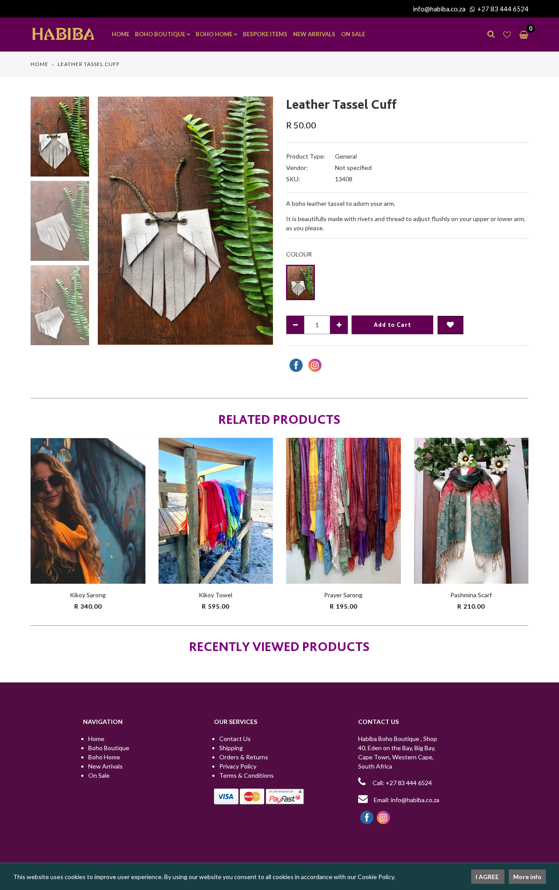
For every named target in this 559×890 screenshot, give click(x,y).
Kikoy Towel (215, 595)
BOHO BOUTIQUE (160, 34)
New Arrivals (105, 766)
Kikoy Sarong (88, 595)
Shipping (231, 747)
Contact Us (235, 738)
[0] (521, 34)
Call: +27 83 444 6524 (402, 782)
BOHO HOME (215, 34)
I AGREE (488, 876)
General (346, 156)
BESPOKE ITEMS (265, 34)
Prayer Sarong (343, 595)
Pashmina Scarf (471, 595)
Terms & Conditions (246, 775)
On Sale (99, 775)
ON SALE (353, 34)
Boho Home (104, 757)
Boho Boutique (108, 747)
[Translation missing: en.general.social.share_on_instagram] (313, 365)
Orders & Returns (243, 757)
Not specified (353, 167)
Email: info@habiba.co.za (406, 799)
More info (527, 876)
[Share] (295, 365)
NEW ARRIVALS (314, 34)
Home (39, 64)
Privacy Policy (237, 766)
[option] (185, 220)
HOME (120, 34)
